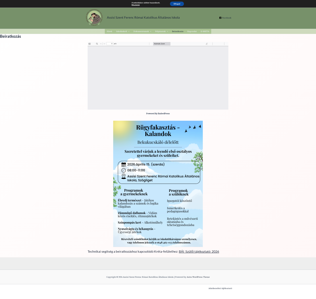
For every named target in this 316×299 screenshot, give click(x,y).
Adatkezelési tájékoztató (220, 288)
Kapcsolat (192, 31)
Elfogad (177, 4)
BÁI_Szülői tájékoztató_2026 (199, 251)
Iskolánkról (121, 31)
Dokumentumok (141, 31)
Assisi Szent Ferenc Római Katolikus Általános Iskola (143, 17)
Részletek (136, 5)
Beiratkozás (177, 31)
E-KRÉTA (205, 31)
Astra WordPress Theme (198, 277)
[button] (128, 31)
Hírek (109, 31)
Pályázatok (160, 31)
